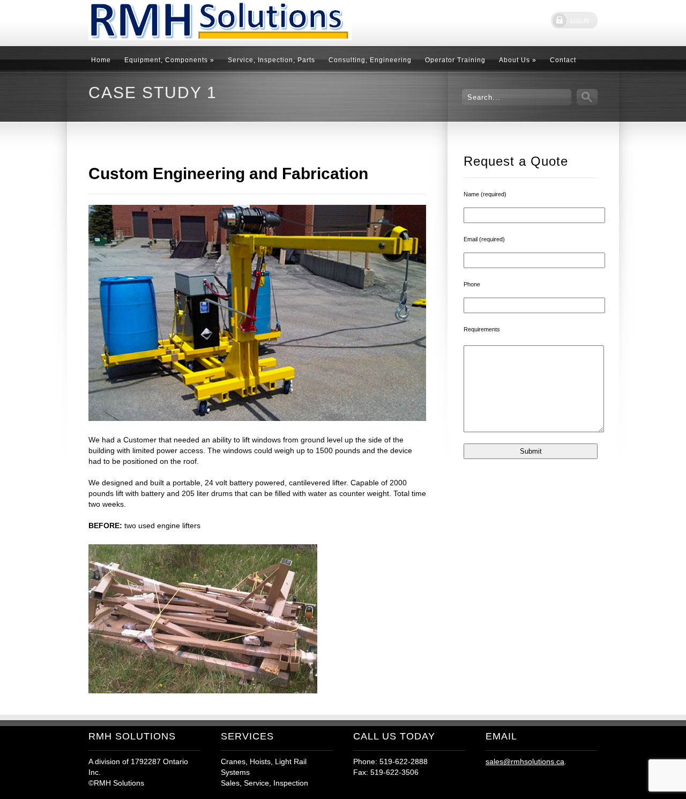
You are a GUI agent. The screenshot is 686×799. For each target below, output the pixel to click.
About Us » (517, 60)
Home (101, 60)
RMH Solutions (168, 22)
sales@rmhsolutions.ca (525, 761)
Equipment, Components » (169, 60)
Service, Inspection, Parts (271, 60)
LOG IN (579, 20)
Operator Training (455, 60)
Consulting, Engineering (370, 60)
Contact (563, 60)
